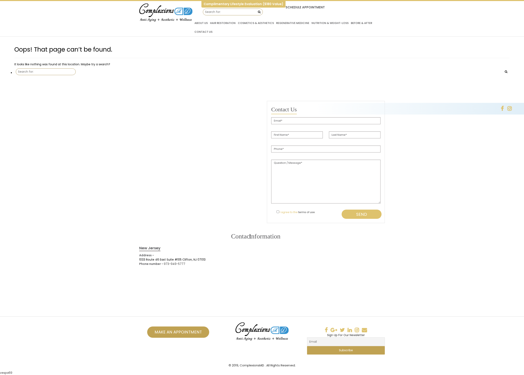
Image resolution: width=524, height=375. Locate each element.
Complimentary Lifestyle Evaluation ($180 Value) (243, 4)
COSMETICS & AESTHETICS (256, 23)
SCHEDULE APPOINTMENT (305, 7)
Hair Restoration (223, 23)
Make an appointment (178, 332)
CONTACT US (203, 32)
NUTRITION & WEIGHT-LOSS (330, 23)
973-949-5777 (174, 264)
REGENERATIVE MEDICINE (292, 23)
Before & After (361, 23)
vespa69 (6, 373)
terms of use (306, 212)
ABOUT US (201, 23)
